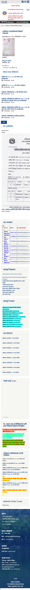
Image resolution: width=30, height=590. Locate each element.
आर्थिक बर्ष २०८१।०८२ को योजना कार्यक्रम (13, 85)
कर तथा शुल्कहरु (6, 524)
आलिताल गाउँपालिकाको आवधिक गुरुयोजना (13, 116)
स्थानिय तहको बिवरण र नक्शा (8, 290)
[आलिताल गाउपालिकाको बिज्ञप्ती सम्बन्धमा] (8, 47)
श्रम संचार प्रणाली (6, 294)
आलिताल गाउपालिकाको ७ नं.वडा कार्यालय (11, 367)
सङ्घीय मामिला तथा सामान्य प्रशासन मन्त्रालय (12, 274)
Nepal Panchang (5, 417)
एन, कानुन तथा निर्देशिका (8, 521)
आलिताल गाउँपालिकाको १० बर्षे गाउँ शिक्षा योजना (14, 92)
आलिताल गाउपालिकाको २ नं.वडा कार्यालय (11, 343)
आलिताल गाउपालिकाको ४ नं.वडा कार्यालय (11, 352)
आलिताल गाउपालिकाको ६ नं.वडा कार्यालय (11, 362)
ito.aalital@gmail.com (8, 567)
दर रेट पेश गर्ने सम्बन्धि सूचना (19, 22)
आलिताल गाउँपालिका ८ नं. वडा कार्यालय (10, 372)
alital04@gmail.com (22, 246)
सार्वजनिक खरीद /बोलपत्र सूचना (10, 519)
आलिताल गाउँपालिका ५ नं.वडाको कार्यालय (11, 357)
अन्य (4, 122)
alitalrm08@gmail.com (23, 261)
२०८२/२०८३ (5, 65)
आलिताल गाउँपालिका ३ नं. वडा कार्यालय (10, 348)
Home (2, 25)
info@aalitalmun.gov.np (12, 564)
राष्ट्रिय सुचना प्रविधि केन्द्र (8, 292)
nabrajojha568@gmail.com (12, 536)
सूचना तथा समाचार (6, 60)
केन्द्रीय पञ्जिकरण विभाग (7, 284)
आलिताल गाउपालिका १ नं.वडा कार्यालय (10, 338)
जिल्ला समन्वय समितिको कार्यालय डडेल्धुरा (11, 288)
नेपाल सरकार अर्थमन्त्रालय (8, 286)
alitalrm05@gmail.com (23, 250)
